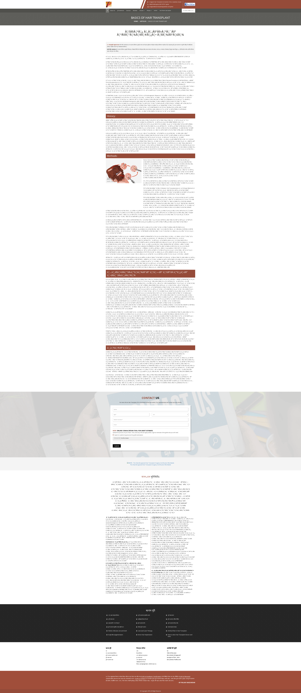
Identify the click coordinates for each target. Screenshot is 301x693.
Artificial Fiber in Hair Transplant (177, 631)
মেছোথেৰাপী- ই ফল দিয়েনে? (114, 623)
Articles (143, 21)
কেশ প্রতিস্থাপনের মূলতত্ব (141, 655)
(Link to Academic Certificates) (151, 676)
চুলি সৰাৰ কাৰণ (171, 615)
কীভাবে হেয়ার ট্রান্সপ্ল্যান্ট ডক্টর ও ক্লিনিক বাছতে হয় (146, 664)
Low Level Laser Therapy (145, 631)
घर (167, 651)
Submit (116, 446)
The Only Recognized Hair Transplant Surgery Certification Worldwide (150, 465)
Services (128, 10)
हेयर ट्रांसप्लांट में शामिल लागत (174, 659)
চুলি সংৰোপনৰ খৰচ (109, 659)
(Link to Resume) (184, 676)
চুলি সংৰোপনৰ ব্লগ (120, 10)
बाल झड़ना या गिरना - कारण (173, 657)
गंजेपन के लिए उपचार (171, 653)
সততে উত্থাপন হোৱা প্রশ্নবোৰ (165, 10)
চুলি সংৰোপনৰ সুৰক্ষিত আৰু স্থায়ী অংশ (116, 627)
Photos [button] (149, 10)
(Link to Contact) (140, 678)
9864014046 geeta (154, 4)
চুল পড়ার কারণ (139, 657)
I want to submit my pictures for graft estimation (128, 435)
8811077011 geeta (164, 4)
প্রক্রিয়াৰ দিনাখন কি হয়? (143, 619)
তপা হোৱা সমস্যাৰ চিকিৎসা (113, 615)
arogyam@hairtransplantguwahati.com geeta (161, 6)
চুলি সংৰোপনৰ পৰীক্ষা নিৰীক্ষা (173, 619)
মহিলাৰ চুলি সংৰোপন (142, 627)
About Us (112, 10)
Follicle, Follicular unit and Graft (117, 631)
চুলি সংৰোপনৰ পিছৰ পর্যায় (173, 623)
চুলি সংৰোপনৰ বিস (141, 623)
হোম (137, 651)
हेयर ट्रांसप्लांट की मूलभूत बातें (174, 655)
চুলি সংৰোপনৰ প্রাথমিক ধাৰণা (144, 615)
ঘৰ (107, 10)
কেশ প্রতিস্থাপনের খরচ (141, 659)
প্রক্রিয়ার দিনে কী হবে (140, 661)
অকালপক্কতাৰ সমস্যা (172, 627)
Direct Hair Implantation (145, 635)
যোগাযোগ (155, 10)
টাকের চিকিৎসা (139, 653)
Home (136, 21)
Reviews (135, 10)
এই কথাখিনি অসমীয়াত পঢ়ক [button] (188, 10)
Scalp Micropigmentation (115, 635)
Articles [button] (142, 10)
